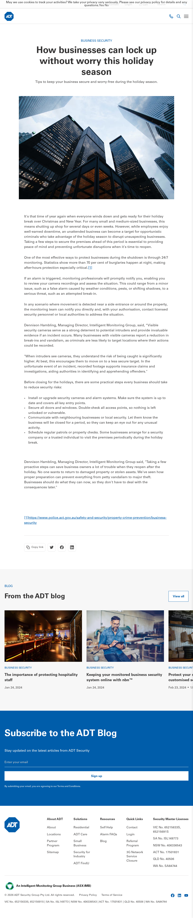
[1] (90, 268)
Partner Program (53, 843)
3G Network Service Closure (134, 856)
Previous (178, 615)
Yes (101, 5)
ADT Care (80, 834)
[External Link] (172, 895)
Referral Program (132, 843)
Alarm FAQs (108, 834)
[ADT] (9, 16)
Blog (103, 841)
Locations (54, 834)
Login (130, 834)
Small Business (80, 843)
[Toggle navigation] (186, 16)
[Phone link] (171, 16)
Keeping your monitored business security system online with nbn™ (124, 677)
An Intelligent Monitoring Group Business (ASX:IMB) (53, 886)
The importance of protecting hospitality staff (41, 677)
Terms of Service (111, 895)
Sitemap (53, 852)
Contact (131, 827)
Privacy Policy (88, 895)
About (51, 827)
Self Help (106, 827)
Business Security (18, 668)
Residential (81, 827)
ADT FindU (81, 863)
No (107, 5)
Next (183, 700)
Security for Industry (82, 854)
